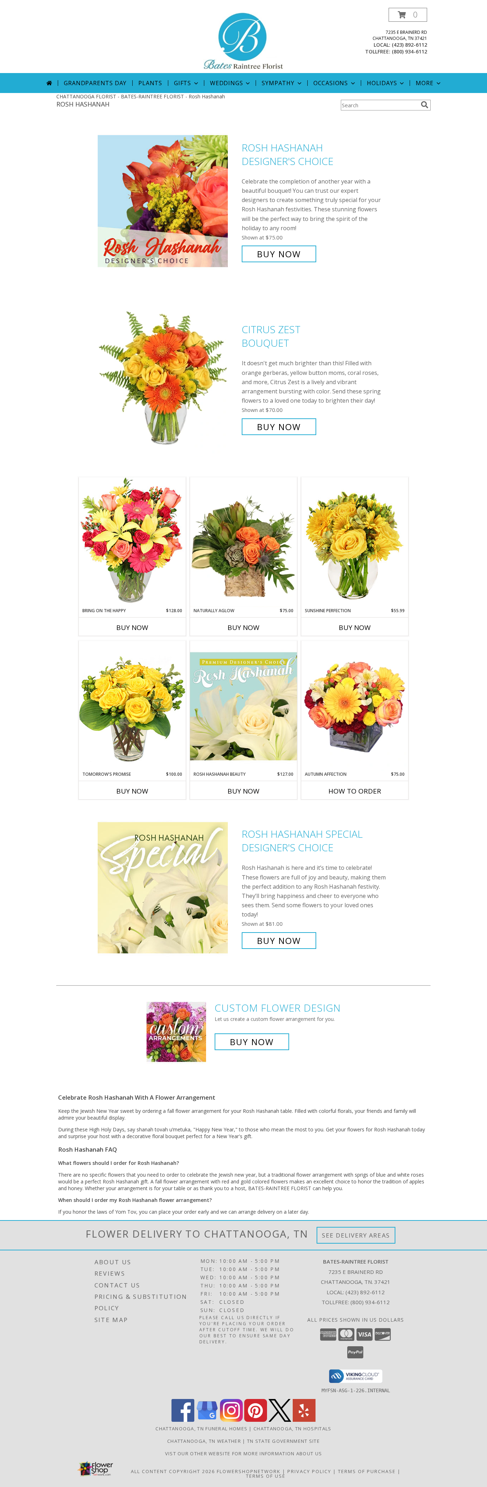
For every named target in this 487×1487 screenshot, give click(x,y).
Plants (150, 83)
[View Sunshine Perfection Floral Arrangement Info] (354, 542)
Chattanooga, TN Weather (204, 1441)
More (424, 83)
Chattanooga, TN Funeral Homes (201, 1428)
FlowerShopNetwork (249, 1471)
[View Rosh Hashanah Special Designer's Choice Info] (168, 887)
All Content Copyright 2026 (173, 1471)
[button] (408, 15)
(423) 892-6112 (409, 44)
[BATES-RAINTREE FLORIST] (243, 40)
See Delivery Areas (356, 1235)
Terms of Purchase (367, 1471)
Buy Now (279, 254)
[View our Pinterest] (255, 1419)
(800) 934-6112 (409, 51)
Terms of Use (266, 1476)
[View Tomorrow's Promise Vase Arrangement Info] (132, 705)
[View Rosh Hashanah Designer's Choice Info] (168, 200)
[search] (424, 105)
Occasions (330, 83)
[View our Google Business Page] (207, 1419)
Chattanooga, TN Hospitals (292, 1428)
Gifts (182, 83)
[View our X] (279, 1419)
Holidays (382, 83)
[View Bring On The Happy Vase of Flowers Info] (132, 542)
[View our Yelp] (304, 1419)
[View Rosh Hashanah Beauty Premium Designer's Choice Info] (243, 706)
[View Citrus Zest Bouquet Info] (168, 378)
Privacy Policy (309, 1471)
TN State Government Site (283, 1441)
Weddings (226, 83)
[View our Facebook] (182, 1419)
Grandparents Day (95, 83)
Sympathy (278, 83)
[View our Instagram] (231, 1419)
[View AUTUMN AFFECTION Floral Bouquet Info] (354, 706)
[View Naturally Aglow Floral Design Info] (243, 542)
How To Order (354, 791)
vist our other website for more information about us (243, 1453)
